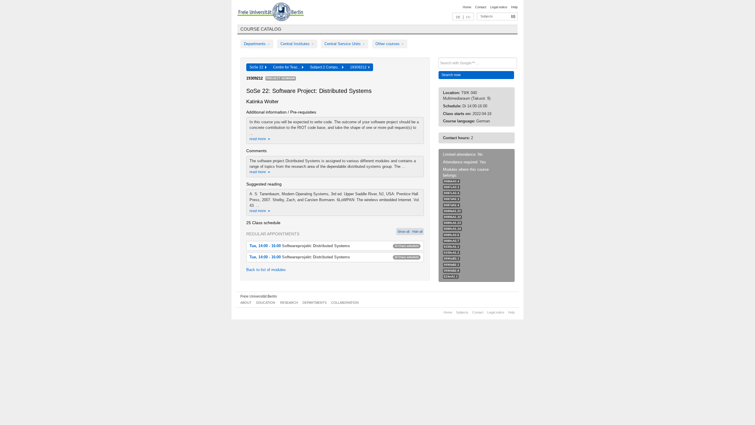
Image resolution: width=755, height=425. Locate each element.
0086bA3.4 (451, 181)
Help (514, 7)
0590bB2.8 (451, 270)
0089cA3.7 (451, 240)
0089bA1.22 (452, 211)
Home (467, 7)
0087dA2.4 (451, 205)
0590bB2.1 (451, 264)
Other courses (388, 44)
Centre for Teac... (287, 67)
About (246, 302)
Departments (255, 44)
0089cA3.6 (451, 235)
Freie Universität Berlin (258, 296)
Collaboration (345, 302)
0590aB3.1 (451, 258)
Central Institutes (295, 44)
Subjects (486, 16)
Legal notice (498, 7)
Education (265, 302)
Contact (480, 7)
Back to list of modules (266, 270)
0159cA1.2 (451, 252)
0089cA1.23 (452, 222)
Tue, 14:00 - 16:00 (334, 246)
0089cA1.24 (452, 228)
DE (458, 17)
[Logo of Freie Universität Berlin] (270, 13)
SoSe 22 (257, 67)
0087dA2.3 (451, 199)
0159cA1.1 (451, 246)
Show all (403, 231)
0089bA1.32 (452, 217)
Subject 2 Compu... (326, 67)
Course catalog (260, 29)
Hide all (417, 231)
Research (289, 302)
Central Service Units (343, 44)
